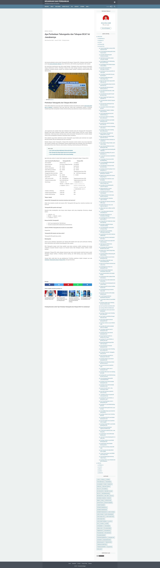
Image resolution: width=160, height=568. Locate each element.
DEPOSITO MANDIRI (108, 502)
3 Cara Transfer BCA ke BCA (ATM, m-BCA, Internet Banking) (61, 154)
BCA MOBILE (104, 488)
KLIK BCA (110, 521)
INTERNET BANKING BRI (102, 511)
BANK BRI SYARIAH (106, 486)
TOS (72, 6)
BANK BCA (110, 484)
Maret (101, 472)
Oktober (101, 465)
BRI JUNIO (107, 495)
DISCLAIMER (57, 6)
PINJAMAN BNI (100, 532)
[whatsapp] (78, 284)
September (101, 38)
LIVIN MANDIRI (107, 525)
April (100, 470)
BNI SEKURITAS (100, 495)
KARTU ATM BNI (111, 511)
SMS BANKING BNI (107, 539)
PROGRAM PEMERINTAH (102, 537)
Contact (78, 563)
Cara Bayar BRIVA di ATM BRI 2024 (107, 307)
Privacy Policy (84, 563)
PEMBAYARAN (100, 530)
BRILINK (109, 498)
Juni (100, 467)
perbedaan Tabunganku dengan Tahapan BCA (55, 259)
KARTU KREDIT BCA (101, 516)
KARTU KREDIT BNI (110, 516)
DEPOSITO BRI (100, 502)
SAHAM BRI (99, 539)
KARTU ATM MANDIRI (109, 514)
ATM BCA (103, 479)
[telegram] (87, 284)
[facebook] (114, 2)
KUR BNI (102, 523)
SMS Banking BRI (100, 542)
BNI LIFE (98, 493)
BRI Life (111, 495)
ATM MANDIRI (108, 481)
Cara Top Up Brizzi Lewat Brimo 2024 (107, 305)
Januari (101, 46)
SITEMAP (82, 6)
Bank (87, 6)
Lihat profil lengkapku (106, 28)
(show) (52, 99)
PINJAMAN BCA (107, 530)
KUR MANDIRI (100, 525)
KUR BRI (106, 523)
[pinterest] (68, 284)
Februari (101, 44)
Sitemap (90, 563)
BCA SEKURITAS (100, 491)
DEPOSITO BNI (108, 500)
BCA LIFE (99, 488)
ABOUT (52, 6)
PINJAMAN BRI (108, 532)
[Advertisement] (68, 19)
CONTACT (77, 6)
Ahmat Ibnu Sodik (106, 23)
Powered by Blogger (82, 566)
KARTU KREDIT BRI (100, 518)
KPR (98, 523)
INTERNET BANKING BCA (102, 507)
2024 (100, 36)
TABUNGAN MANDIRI (101, 546)
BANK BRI (99, 486)
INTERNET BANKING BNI (102, 509)
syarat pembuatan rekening (55, 63)
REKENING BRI (111, 537)
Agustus (101, 40)
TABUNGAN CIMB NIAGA (102, 544)
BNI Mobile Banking (106, 493)
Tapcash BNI (109, 546)
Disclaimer (74, 563)
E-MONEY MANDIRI (101, 505)
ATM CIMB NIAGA (100, 481)
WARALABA (99, 549)
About (69, 563)
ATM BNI (108, 479)
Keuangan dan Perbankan (57, 1)
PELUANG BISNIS (107, 528)
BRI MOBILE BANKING (101, 498)
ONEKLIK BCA (100, 528)
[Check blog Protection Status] (100, 556)
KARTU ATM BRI (100, 514)
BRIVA (102, 500)
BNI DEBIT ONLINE (108, 491)
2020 (99, 463)
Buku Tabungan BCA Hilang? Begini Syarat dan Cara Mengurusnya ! (62, 152)
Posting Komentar (65, 40)
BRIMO (98, 500)
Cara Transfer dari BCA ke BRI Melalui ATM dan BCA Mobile (61, 150)
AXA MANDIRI (100, 484)
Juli (100, 42)
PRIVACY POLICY (65, 6)
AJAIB (98, 479)
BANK (105, 484)
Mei (100, 468)
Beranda (47, 6)
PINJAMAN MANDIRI (101, 535)
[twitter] (59, 284)
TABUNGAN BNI (108, 542)
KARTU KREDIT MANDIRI (102, 521)
